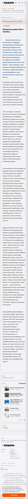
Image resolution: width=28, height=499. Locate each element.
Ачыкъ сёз (5, 427)
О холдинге (3, 463)
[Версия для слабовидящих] (19, 2)
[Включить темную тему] (15, 2)
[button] (25, 2)
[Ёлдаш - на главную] (7, 2)
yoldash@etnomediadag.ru (15, 458)
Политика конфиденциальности (8, 465)
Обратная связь (11, 463)
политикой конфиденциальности (11, 491)
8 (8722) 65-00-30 (14, 456)
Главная (3, 17)
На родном (9, 17)
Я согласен (14, 495)
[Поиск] (12, 2)
